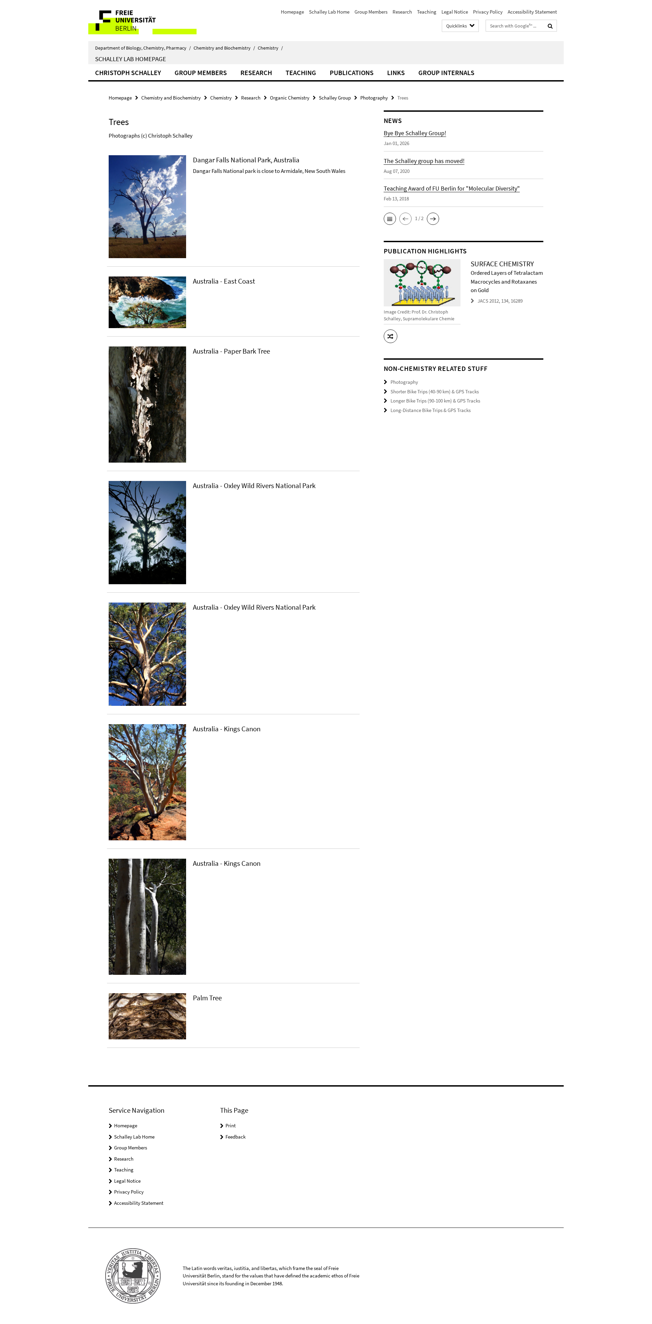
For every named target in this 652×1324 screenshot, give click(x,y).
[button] (390, 219)
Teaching (426, 11)
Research (402, 11)
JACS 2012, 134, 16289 (500, 301)
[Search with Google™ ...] (550, 25)
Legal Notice (454, 11)
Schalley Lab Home (329, 11)
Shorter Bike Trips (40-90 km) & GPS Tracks (435, 391)
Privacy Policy (488, 11)
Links (396, 72)
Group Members (371, 11)
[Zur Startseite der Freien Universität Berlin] (145, 20)
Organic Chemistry (289, 97)
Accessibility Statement (532, 11)
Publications (352, 72)
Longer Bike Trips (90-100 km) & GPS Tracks (435, 400)
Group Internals (446, 72)
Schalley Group (335, 97)
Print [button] (230, 1125)
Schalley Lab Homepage (130, 59)
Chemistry (270, 48)
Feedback (235, 1136)
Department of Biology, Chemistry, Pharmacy (143, 48)
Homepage (292, 11)
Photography (374, 97)
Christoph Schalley (128, 72)
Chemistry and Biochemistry (224, 48)
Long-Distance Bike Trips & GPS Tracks (431, 410)
